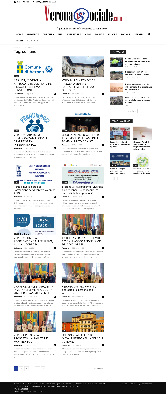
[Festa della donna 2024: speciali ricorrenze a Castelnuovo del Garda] (142, 160)
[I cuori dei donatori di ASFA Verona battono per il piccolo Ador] (120, 133)
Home (19, 34)
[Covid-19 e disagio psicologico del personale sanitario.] (120, 160)
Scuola (112, 34)
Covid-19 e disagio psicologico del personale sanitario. (118, 171)
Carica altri (130, 111)
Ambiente (32, 34)
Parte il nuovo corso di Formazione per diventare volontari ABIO (35, 190)
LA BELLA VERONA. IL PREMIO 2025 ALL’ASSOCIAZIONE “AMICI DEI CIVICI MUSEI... (82, 241)
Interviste (74, 34)
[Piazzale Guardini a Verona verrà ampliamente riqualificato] (116, 75)
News (87, 34)
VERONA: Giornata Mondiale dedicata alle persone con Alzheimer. (79, 290)
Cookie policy (135, 384)
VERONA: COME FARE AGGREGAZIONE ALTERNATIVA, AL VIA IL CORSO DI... (33, 241)
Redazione (66, 94)
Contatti (33, 40)
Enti (60, 34)
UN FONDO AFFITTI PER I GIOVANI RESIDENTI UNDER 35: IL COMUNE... (83, 338)
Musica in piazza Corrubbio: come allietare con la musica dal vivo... (137, 100)
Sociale (126, 34)
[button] (149, 34)
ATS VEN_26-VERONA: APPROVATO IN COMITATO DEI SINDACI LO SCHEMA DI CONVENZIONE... (33, 85)
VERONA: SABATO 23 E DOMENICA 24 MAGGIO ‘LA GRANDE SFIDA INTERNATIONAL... (30, 139)
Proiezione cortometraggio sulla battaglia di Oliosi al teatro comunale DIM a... (138, 87)
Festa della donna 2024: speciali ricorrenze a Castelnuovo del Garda (142, 171)
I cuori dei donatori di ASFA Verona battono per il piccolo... (120, 144)
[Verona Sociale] (83, 17)
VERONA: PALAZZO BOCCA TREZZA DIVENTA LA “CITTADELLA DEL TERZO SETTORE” (78, 85)
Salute (99, 34)
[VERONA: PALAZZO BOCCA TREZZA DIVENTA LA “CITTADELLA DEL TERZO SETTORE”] (83, 66)
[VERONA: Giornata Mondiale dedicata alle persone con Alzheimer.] (83, 273)
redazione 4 (18, 94)
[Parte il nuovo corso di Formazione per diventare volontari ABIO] (35, 173)
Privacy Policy (147, 384)
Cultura (48, 34)
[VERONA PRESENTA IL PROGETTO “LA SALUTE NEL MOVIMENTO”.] (35, 321)
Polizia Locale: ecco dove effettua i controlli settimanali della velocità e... (137, 61)
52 (37, 368)
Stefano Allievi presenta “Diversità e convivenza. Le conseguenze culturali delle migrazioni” (82, 190)
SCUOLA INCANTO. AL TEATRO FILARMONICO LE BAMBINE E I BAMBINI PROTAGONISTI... (81, 138)
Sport (19, 40)
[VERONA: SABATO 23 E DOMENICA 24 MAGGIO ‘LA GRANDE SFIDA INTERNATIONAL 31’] (35, 121)
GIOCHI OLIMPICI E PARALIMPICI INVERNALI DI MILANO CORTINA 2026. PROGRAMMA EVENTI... (34, 290)
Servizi (138, 34)
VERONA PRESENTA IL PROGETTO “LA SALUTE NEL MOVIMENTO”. (31, 338)
